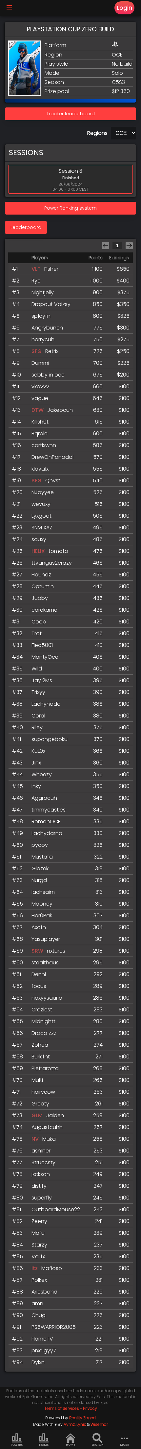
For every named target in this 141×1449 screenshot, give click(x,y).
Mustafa (42, 857)
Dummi (40, 363)
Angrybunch (47, 327)
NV (35, 1139)
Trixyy (38, 692)
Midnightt (43, 1021)
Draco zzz (43, 1033)
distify (39, 1186)
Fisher (51, 269)
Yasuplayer (45, 939)
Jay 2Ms (41, 680)
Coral (38, 715)
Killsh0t (40, 422)
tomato (58, 551)
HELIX (38, 551)
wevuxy (40, 504)
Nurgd (39, 880)
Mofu (38, 1233)
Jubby (39, 598)
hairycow (43, 1092)
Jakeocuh (60, 410)
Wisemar (99, 1424)
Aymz (69, 1424)
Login (124, 8)
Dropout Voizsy (50, 304)
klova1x (40, 469)
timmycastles (48, 809)
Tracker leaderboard (71, 113)
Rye (36, 280)
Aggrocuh (44, 798)
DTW (37, 410)
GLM (37, 1115)
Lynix (81, 1424)
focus (38, 986)
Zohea (39, 1045)
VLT (36, 269)
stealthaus (45, 962)
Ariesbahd (44, 1292)
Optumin (42, 586)
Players (17, 1445)
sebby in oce (48, 374)
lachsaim (43, 892)
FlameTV (42, 1339)
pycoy (39, 845)
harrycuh (42, 339)
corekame (44, 610)
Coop (38, 621)
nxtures (56, 951)
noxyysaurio (46, 998)
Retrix (51, 351)
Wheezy (41, 774)
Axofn (38, 927)
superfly (41, 1197)
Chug (38, 1315)
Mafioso (51, 1268)
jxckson (40, 1174)
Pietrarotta (45, 1068)
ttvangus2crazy (51, 563)
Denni (38, 974)
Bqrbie (39, 433)
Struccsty (43, 1162)
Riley (37, 727)
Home (70, 1445)
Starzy (39, 1244)
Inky (36, 786)
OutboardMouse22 (55, 1209)
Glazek (40, 868)
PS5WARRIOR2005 (53, 1327)
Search (97, 1445)
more (124, 1445)
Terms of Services (61, 1408)
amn (37, 1303)
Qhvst (52, 480)
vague (39, 398)
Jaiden (55, 1115)
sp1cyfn (40, 316)
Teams (44, 1445)
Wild (36, 668)
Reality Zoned (82, 1418)
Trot (36, 633)
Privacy (90, 1408)
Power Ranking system (70, 208)
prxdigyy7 (43, 1350)
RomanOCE (46, 821)
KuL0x (38, 751)
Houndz (41, 574)
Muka (49, 1139)
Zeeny (39, 1221)
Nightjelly (42, 292)
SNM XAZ (41, 527)
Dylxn (38, 1362)
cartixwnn (43, 445)
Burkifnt (40, 1056)
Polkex (39, 1280)
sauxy (38, 539)
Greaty (40, 1103)
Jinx (36, 762)
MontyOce (44, 657)
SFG (36, 351)
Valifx (38, 1256)
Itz (34, 1268)
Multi (37, 1080)
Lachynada (46, 704)
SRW (37, 951)
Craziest (41, 1009)
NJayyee (42, 492)
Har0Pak (41, 915)
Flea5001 (42, 645)
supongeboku (49, 739)
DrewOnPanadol (52, 457)
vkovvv (40, 386)
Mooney (41, 904)
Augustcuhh (47, 1127)
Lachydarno (46, 833)
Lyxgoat (41, 516)
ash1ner (40, 1150)
